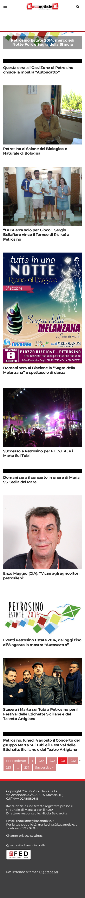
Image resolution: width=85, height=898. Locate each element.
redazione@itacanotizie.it (35, 821)
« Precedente (16, 761)
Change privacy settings (24, 835)
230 (52, 761)
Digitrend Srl (48, 872)
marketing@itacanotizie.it (57, 824)
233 (8, 767)
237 (26, 767)
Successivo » (44, 767)
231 (63, 761)
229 (41, 761)
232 (73, 761)
